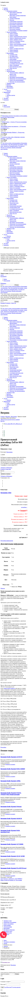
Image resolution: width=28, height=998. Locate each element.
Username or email (5, 981)
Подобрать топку (8, 931)
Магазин (6, 9)
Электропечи (13, 75)
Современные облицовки (16, 21)
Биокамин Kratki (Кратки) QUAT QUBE (13, 856)
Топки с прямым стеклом (16, 39)
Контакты (6, 99)
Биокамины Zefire (6, 493)
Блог (8, 96)
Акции (5, 943)
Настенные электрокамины (17, 77)
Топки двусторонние (15, 42)
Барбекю (9, 84)
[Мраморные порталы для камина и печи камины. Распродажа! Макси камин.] (1, 115)
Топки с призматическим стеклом (18, 36)
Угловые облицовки (15, 18)
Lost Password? (8, 987)
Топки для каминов (12, 32)
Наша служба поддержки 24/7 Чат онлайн (11, 880)
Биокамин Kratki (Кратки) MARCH (11, 818)
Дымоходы (9, 69)
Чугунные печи (13, 56)
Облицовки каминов (12, 11)
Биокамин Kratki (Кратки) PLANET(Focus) (13, 868)
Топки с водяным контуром (17, 48)
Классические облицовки (16, 23)
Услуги (5, 89)
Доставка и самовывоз (9, 942)
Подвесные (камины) (15, 29)
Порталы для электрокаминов (17, 81)
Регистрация (7, 106)
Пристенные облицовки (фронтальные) (16, 13)
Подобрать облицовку (9, 929)
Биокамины (10, 86)
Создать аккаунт (16, 987)
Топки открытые (14, 50)
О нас (8, 93)
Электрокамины (11, 71)
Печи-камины (10, 53)
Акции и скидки (11, 95)
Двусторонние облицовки (16, 26)
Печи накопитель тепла (16, 66)
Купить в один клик (6, 469)
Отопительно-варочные (16, 60)
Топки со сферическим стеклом (18, 38)
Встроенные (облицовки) (16, 24)
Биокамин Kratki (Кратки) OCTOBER (12, 844)
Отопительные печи (15, 62)
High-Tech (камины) (15, 27)
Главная (6, 8)
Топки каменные (14, 51)
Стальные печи (13, 54)
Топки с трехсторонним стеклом (18, 44)
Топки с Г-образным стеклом (17, 41)
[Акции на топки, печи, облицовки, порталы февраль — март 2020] (1, 137)
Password (3, 984)
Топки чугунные (14, 35)
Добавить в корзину (5, 473)
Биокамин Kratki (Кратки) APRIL (11, 781)
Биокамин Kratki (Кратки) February (11, 806)
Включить (13, 965)
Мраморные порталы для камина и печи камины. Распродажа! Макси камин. (14, 116)
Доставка (6, 98)
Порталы (12, 20)
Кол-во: (2, 470)
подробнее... (24, 507)
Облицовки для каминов (10, 922)
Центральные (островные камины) (18, 30)
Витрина (8, 416)
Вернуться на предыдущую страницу (10, 419)
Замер (5, 940)
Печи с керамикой (14, 65)
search (2, 275)
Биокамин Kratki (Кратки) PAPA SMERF (13, 769)
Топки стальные (14, 33)
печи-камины (13, 59)
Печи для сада (13, 68)
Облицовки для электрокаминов (18, 78)
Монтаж (9, 90)
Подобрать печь (8, 933)
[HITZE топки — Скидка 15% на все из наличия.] (1, 122)
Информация (7, 92)
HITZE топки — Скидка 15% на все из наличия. (14, 122)
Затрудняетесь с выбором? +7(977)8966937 (11, 878)
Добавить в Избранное (6, 467)
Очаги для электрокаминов (16, 80)
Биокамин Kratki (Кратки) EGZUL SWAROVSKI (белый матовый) (11, 793)
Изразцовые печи (14, 57)
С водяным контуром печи (16, 63)
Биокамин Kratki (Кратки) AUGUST (11, 757)
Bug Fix (2, 421)
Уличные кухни (11, 83)
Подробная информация (7, 540)
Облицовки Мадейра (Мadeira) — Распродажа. (13, 132)
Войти (5, 105)
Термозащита (10, 87)
